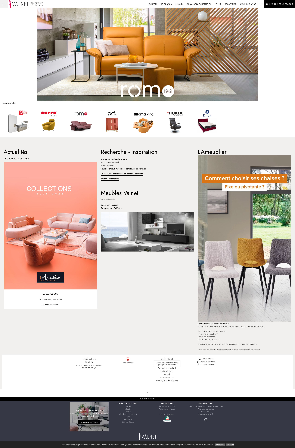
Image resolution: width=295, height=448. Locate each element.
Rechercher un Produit (280, 4)
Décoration (231, 4)
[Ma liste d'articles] (261, 4)
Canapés (153, 4)
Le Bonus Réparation (167, 414)
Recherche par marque (167, 409)
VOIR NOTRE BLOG (90, 422)
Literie (218, 4)
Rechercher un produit (167, 406)
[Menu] (4, 4)
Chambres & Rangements (199, 4)
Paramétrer (220, 445)
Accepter (230, 445)
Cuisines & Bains (248, 4)
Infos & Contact (206, 411)
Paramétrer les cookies (206, 409)
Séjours (179, 4)
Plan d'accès (128, 362)
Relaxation (166, 4)
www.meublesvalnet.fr (205, 414)
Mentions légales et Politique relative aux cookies (206, 406)
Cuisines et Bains (128, 422)
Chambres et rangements (128, 414)
